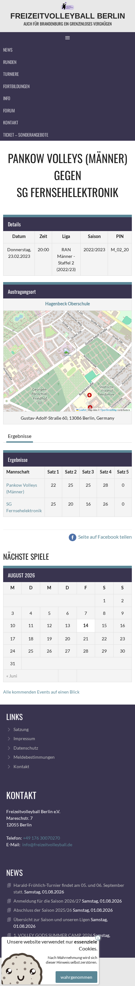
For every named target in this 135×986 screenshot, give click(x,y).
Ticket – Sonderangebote (25, 134)
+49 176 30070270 (41, 838)
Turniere (11, 74)
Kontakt (10, 122)
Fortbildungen (16, 86)
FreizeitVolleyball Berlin (67, 16)
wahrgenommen (76, 977)
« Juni (11, 675)
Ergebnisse (19, 436)
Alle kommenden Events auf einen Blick (41, 691)
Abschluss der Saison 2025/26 (43, 910)
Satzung (21, 729)
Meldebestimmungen (34, 757)
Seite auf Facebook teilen (104, 537)
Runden (9, 62)
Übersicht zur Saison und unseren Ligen (52, 919)
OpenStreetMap (108, 409)
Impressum (24, 738)
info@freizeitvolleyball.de (47, 844)
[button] (68, 354)
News (8, 49)
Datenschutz (26, 748)
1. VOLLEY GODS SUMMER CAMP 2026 (53, 935)
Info (6, 98)
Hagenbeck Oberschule (67, 304)
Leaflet (82, 409)
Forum (9, 110)
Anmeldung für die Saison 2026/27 (47, 901)
